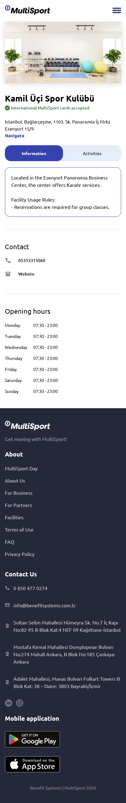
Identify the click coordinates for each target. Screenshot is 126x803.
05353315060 (31, 260)
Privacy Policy (20, 554)
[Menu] (117, 10)
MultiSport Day (21, 468)
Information (34, 153)
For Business (18, 493)
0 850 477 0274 (30, 588)
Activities (92, 153)
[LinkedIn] (8, 703)
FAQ (9, 541)
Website (26, 274)
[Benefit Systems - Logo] (27, 10)
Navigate (14, 135)
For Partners (18, 505)
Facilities (14, 517)
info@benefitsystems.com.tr (44, 605)
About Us (15, 480)
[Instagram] (19, 703)
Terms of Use (19, 529)
